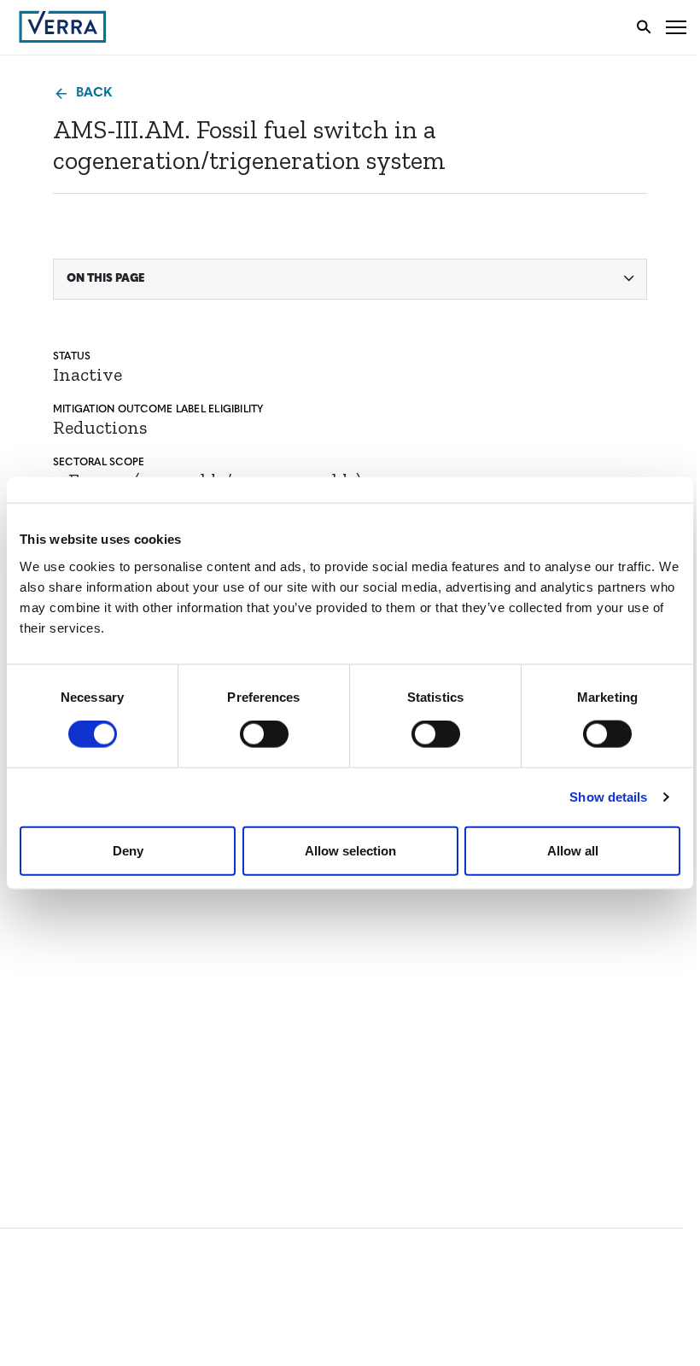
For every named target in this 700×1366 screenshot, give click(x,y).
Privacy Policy (66, 1060)
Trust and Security (81, 1092)
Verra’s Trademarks (82, 931)
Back (94, 93)
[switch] (264, 734)
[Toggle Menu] (676, 27)
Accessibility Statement (96, 1029)
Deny (128, 850)
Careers (45, 900)
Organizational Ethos (92, 963)
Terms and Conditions (91, 997)
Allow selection (350, 850)
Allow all (572, 850)
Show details (608, 797)
